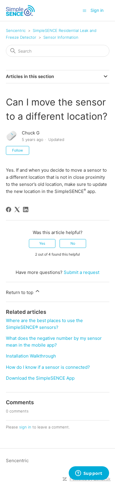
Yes (42, 243)
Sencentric (16, 30)
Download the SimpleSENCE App (40, 378)
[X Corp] (17, 209)
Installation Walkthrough (31, 356)
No (72, 243)
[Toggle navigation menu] (84, 10)
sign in (25, 427)
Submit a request (81, 272)
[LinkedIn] (25, 209)
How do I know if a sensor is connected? (48, 367)
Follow (17, 150)
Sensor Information (60, 37)
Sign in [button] (97, 10)
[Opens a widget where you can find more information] (88, 473)
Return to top (20, 292)
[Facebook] (8, 209)
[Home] (20, 10)
